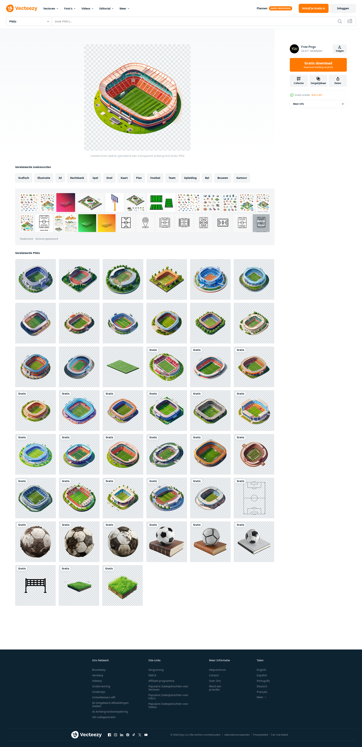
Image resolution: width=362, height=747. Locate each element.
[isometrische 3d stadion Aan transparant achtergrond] (254, 279)
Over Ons (215, 681)
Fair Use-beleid (279, 734)
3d (60, 178)
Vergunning (156, 670)
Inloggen (343, 8)
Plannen (262, 8)
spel (95, 178)
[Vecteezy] (21, 8)
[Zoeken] (339, 21)
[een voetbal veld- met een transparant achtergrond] (123, 367)
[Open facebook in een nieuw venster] (109, 734)
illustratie (43, 178)
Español (262, 675)
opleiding (190, 178)
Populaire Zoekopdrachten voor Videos (168, 705)
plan (139, 178)
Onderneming (101, 686)
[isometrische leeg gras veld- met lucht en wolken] (79, 585)
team (172, 178)
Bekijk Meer (261, 223)
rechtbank (77, 178)
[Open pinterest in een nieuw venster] (127, 734)
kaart (124, 178)
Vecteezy (97, 675)
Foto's (68, 8)
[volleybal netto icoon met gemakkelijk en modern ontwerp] (35, 585)
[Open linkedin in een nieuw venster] (121, 734)
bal (207, 178)
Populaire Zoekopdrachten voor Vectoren (168, 687)
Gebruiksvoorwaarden (237, 734)
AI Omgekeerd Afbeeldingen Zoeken (110, 704)
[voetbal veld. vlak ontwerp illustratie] (254, 498)
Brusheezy (98, 670)
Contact (214, 675)
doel (109, 178)
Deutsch (262, 686)
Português (263, 681)
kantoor (241, 178)
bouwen (222, 178)
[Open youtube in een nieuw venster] (145, 734)
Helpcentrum (217, 670)
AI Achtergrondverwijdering (110, 711)
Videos (86, 8)
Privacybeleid (260, 734)
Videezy (97, 681)
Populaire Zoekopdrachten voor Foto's (168, 696)
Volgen (340, 50)
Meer (123, 8)
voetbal (155, 178)
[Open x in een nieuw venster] (139, 734)
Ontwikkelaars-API (103, 697)
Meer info (298, 103)
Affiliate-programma (161, 681)
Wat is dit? (316, 95)
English (261, 670)
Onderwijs (98, 692)
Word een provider (215, 687)
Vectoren (49, 8)
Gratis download (318, 65)
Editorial (104, 8)
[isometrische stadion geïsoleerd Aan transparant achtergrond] (166, 367)
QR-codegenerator (104, 717)
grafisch (23, 178)
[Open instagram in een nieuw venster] (115, 734)
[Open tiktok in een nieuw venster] (133, 734)
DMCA (152, 675)
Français (262, 692)
